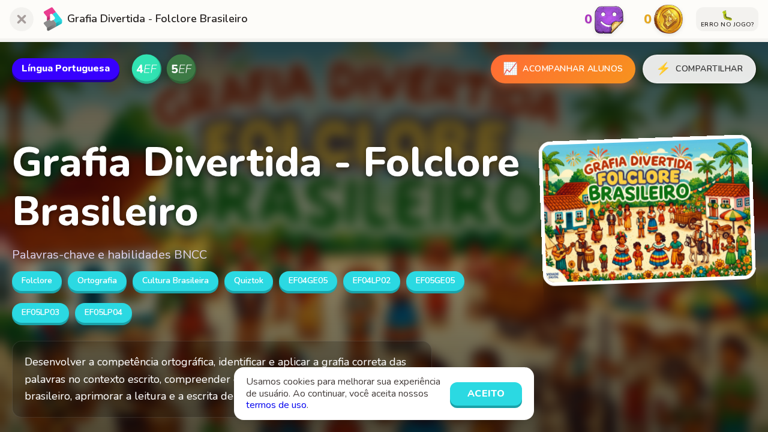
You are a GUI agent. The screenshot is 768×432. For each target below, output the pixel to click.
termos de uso (276, 405)
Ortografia (97, 280)
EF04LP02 (372, 280)
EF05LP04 (103, 312)
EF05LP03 (40, 312)
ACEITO (486, 393)
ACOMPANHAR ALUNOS (563, 69)
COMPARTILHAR (699, 69)
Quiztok (248, 280)
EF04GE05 (308, 280)
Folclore (37, 280)
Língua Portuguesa (66, 68)
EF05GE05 (435, 280)
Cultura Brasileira (175, 280)
